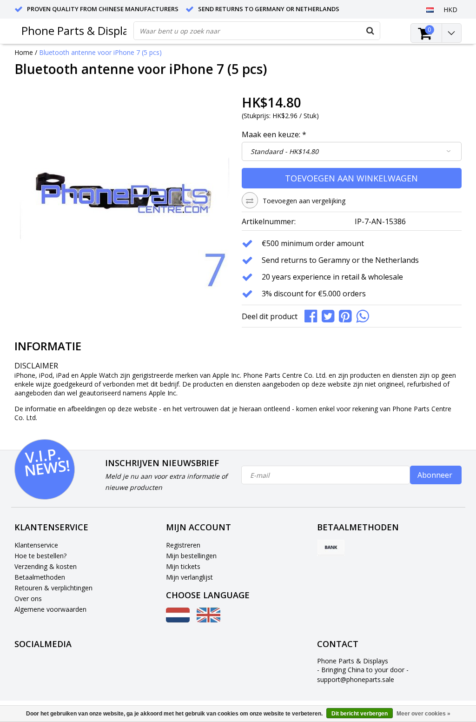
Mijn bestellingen (191, 555)
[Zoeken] (370, 30)
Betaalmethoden (39, 577)
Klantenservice (36, 545)
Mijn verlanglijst (189, 577)
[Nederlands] (430, 9)
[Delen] (313, 315)
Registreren (183, 545)
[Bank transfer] (331, 548)
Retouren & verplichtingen (53, 587)
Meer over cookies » (423, 713)
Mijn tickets (183, 566)
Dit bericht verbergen (359, 713)
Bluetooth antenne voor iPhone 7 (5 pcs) (100, 52)
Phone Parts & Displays (80, 30)
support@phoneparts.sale (355, 679)
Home (23, 52)
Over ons (28, 598)
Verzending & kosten (45, 566)
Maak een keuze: (274, 134)
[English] (208, 619)
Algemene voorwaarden (50, 609)
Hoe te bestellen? (40, 555)
